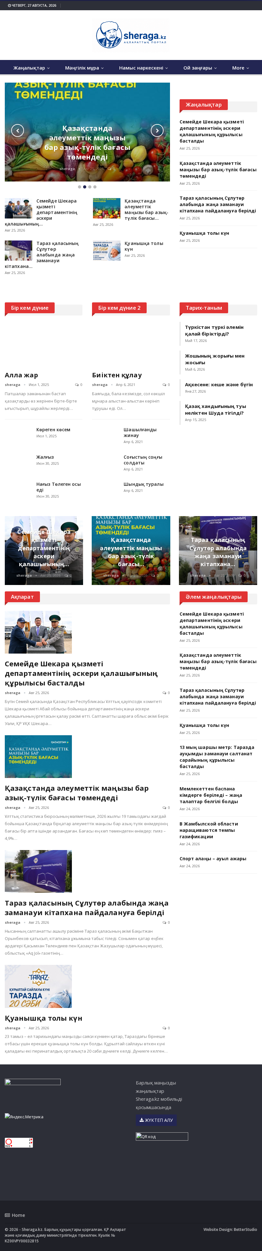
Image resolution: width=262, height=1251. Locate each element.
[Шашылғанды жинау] (105, 437)
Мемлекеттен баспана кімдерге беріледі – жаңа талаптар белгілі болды (211, 795)
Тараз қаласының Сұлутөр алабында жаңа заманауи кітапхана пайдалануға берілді (218, 204)
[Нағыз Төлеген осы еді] (18, 491)
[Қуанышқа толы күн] (106, 251)
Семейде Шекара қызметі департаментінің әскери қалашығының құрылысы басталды (212, 131)
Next (157, 130)
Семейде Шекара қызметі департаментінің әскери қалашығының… (41, 212)
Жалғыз (45, 457)
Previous (17, 130)
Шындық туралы (143, 484)
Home (18, 1215)
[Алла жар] (43, 344)
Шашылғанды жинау (140, 432)
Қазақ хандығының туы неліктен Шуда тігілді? (215, 409)
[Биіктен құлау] (131, 344)
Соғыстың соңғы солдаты (143, 460)
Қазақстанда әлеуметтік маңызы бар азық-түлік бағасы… (146, 209)
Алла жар (21, 375)
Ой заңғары (197, 67)
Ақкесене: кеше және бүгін (219, 384)
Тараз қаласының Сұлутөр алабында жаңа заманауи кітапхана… (42, 254)
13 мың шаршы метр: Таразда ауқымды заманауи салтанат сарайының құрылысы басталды (217, 756)
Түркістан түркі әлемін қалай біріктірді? (214, 330)
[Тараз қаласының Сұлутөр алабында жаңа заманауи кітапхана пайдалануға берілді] (18, 251)
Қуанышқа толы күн (144, 246)
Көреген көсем (53, 429)
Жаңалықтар (29, 67)
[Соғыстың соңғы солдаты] (105, 464)
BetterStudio (245, 1229)
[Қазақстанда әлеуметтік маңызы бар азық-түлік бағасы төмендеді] (106, 208)
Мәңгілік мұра (82, 67)
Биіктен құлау (116, 375)
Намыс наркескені (141, 67)
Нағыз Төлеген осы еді (58, 487)
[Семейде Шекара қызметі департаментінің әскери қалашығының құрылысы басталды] (18, 208)
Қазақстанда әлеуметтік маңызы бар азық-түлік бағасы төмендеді (87, 142)
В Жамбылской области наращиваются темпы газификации (209, 830)
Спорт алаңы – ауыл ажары (213, 858)
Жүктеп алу (158, 1120)
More (238, 67)
